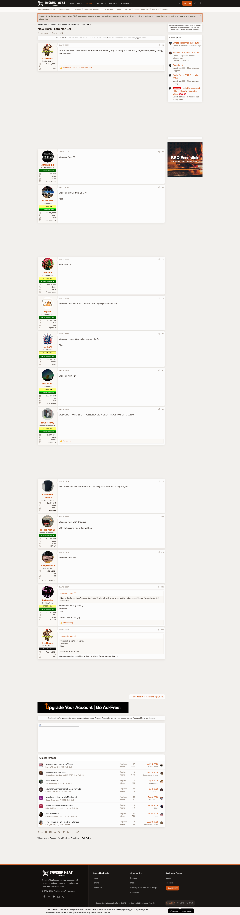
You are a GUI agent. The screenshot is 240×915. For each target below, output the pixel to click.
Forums (89, 3)
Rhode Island (51, 292)
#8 (163, 409)
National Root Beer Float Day (186, 52)
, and (77, 68)
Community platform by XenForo (118, 903)
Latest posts (175, 37)
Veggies (176, 71)
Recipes (128, 9)
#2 (163, 152)
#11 (162, 552)
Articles (100, 3)
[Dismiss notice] (200, 16)
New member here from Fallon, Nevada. (63, 789)
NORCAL (53, 620)
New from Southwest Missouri (59, 805)
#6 (163, 334)
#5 (163, 298)
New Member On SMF (56, 772)
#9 (163, 481)
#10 (162, 516)
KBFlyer (49, 825)
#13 (162, 630)
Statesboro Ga (50, 220)
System (172, 903)
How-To (165, 9)
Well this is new (52, 813)
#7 (163, 370)
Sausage (77, 9)
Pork (175, 48)
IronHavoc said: (66, 593)
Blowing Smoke (64, 9)
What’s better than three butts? (186, 43)
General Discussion (181, 61)
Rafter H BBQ (153, 767)
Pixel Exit (152, 903)
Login (168, 878)
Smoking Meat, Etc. (141, 9)
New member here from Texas (59, 764)
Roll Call (68, 767)
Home (95, 878)
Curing (175, 83)
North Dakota (51, 403)
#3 (163, 187)
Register (169, 883)
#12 (162, 587)
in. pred (155, 816)
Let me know (167, 16)
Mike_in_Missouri (52, 808)
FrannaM (49, 767)
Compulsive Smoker (54, 775)
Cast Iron (155, 9)
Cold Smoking (108, 9)
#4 (163, 259)
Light (182, 903)
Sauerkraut (178, 65)
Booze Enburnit (52, 816)
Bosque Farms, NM (49, 581)
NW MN (53, 546)
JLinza (156, 808)
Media (112, 3)
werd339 (49, 783)
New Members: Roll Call (46, 9)
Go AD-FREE (173, 888)
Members (125, 3)
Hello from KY (52, 780)
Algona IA (52, 328)
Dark (191, 903)
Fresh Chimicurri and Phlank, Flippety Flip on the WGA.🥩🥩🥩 (186, 91)
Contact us (97, 888)
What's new (74, 3)
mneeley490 (153, 783)
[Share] (159, 45)
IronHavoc (44, 33)
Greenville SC (51, 181)
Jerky (119, 9)
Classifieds (134, 892)
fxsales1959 (153, 800)
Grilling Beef (178, 99)
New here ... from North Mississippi (61, 797)
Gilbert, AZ (52, 442)
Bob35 (48, 792)
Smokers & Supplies (91, 9)
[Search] (199, 3)
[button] (82, 3)
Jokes (67, 825)
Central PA (52, 510)
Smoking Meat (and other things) (143, 888)
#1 (163, 45)
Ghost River (50, 800)
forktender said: (67, 636)
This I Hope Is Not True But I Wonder (62, 822)
